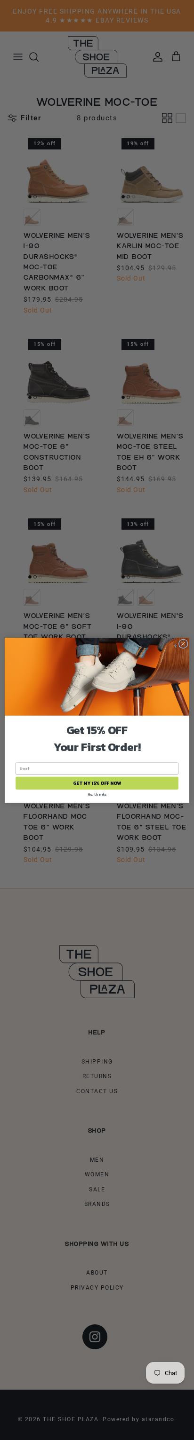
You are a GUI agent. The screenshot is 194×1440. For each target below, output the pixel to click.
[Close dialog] (183, 643)
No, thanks (97, 794)
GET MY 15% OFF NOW (97, 782)
